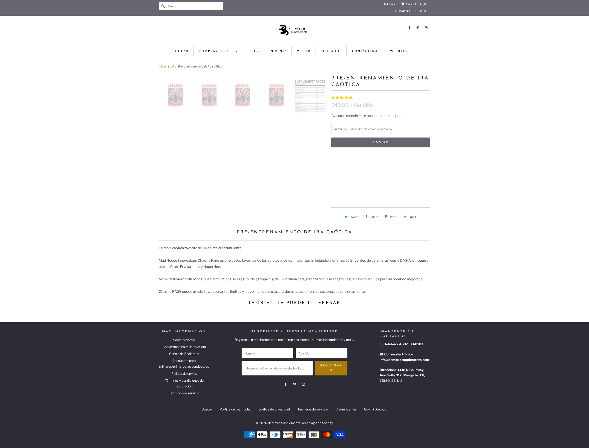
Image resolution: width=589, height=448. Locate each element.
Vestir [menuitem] (304, 51)
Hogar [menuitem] (182, 51)
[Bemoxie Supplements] (294, 32)
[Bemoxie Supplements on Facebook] (410, 28)
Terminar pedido (411, 11)
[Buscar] (163, 6)
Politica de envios (184, 373)
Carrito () (416, 4)
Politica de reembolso (235, 409)
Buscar (207, 409)
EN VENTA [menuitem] (278, 51)
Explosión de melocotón (355, 177)
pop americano (347, 167)
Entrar (389, 4)
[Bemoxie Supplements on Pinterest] (418, 28)
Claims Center (345, 409)
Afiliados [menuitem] (331, 51)
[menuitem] (218, 51)
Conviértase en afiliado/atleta (184, 347)
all (172, 66)
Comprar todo (216, 51)
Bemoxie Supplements (284, 423)
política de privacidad (274, 409)
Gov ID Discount (376, 409)
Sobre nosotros (184, 340)
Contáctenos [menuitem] (366, 51)
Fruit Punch (400, 167)
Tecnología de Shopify (317, 423)
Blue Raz (375, 167)
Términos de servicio (184, 393)
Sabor (336, 157)
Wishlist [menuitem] (399, 51)
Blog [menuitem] (253, 51)
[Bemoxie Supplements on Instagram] (426, 28)
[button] (342, 98)
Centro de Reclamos (184, 354)
